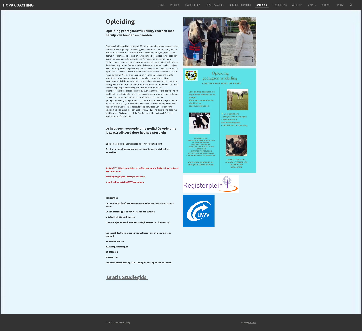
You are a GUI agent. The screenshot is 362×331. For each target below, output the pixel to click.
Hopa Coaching (18, 5)
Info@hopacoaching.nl (117, 246)
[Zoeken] (351, 5)
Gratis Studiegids (127, 277)
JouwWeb (252, 323)
